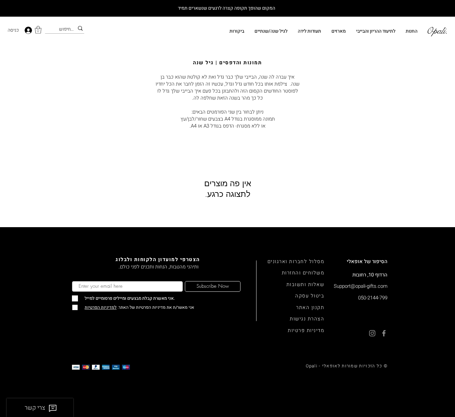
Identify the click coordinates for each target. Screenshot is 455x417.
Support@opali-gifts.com (360, 286)
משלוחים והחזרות (303, 272)
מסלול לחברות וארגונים (295, 261)
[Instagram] (441, 387)
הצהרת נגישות (307, 318)
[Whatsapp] (441, 371)
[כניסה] (29, 30)
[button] (38, 30)
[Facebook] (441, 403)
